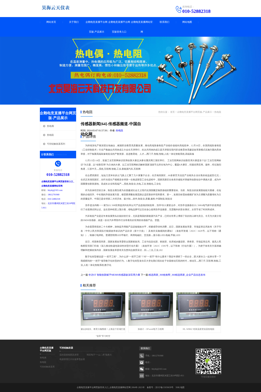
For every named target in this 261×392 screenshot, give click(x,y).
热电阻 (50, 135)
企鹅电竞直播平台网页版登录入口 (119, 27)
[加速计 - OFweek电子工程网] (151, 309)
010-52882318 (196, 11)
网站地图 (187, 22)
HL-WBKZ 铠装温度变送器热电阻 (198, 329)
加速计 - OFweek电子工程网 (151, 329)
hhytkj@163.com (55, 190)
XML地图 (180, 387)
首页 (172, 112)
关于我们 (74, 22)
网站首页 (51, 22)
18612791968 (53, 195)
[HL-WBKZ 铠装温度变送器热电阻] (198, 309)
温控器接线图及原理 (69, 355)
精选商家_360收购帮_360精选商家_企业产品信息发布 (177, 275)
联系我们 (164, 22)
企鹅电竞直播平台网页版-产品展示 (96, 27)
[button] (130, 101)
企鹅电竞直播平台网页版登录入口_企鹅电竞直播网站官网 (104, 387)
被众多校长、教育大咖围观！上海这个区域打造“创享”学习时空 (103, 330)
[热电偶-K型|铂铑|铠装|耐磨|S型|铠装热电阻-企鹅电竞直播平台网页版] (56, 7)
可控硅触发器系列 (56, 144)
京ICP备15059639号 (164, 387)
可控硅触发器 (66, 348)
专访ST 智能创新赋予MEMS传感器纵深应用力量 (114, 275)
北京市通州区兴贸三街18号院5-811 (168, 375)
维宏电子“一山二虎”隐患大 (99, 355)
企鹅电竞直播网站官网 (142, 27)
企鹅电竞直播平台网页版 (46, 349)
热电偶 (50, 126)
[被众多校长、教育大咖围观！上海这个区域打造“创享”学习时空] (103, 309)
